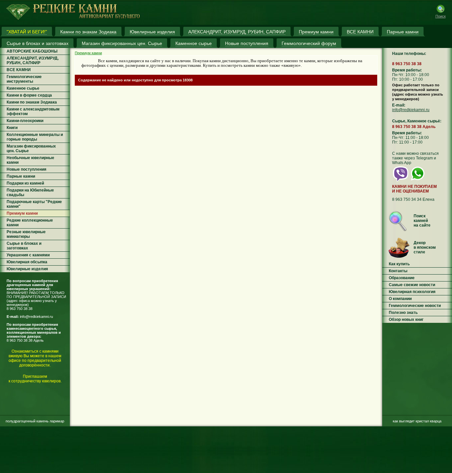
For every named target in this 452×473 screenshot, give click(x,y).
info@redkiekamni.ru (36, 317)
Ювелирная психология (412, 291)
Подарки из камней (25, 183)
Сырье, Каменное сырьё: (416, 121)
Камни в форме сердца (29, 95)
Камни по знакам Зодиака (32, 102)
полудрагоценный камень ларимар (35, 421)
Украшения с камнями (28, 255)
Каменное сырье (23, 88)
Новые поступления (26, 169)
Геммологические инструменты (24, 79)
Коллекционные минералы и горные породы (35, 137)
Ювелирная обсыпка (27, 262)
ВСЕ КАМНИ (19, 69)
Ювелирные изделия (27, 269)
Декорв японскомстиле (425, 247)
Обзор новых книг (406, 319)
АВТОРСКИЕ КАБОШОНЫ (32, 51)
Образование (402, 278)
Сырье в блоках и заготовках (24, 245)
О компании (400, 298)
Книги (12, 127)
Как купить (399, 264)
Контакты (398, 271)
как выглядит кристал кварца (417, 421)
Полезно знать (403, 312)
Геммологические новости (415, 305)
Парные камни (21, 176)
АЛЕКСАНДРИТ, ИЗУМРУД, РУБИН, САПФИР (33, 60)
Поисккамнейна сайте (422, 221)
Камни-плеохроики (25, 120)
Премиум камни (22, 213)
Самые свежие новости (412, 284)
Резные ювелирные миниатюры (26, 234)
